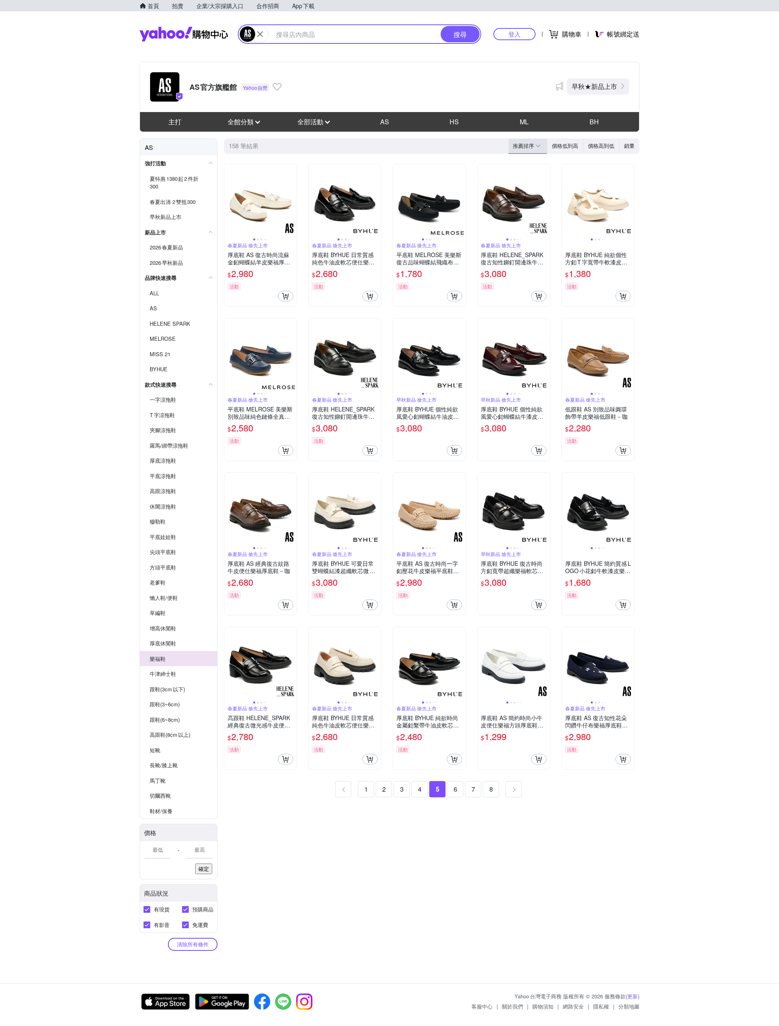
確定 (203, 868)
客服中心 (482, 1006)
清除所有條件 (193, 944)
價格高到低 (601, 145)
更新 (632, 996)
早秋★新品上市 (594, 86)
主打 (174, 121)
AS (384, 121)
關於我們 (512, 1006)
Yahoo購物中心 (184, 34)
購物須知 (542, 1006)
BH (594, 121)
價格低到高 (565, 145)
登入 (514, 34)
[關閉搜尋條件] (260, 34)
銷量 (629, 145)
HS (454, 121)
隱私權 (601, 1006)
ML (524, 121)
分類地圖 (628, 1006)
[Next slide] (291, 200)
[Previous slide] (229, 200)
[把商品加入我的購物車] (285, 296)
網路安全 (573, 1006)
